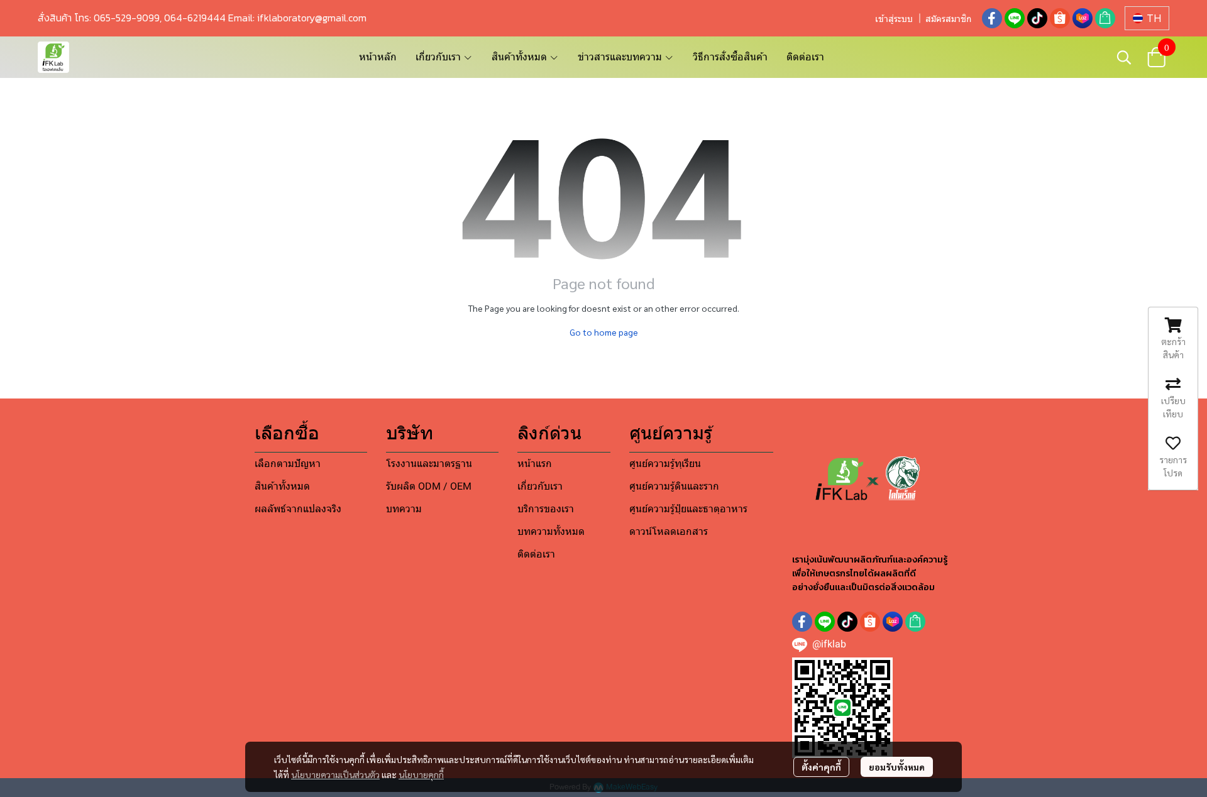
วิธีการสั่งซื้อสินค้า (730, 57)
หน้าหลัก (378, 57)
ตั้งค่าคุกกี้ (821, 766)
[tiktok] (1037, 18)
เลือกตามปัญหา (288, 464)
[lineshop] (1105, 18)
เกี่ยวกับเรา (540, 486)
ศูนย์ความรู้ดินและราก (674, 486)
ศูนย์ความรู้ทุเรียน (665, 464)
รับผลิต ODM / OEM (428, 486)
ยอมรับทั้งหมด (897, 766)
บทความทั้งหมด (551, 531)
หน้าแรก (534, 464)
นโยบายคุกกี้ (421, 774)
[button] (1147, 18)
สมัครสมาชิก (948, 18)
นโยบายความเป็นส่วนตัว (335, 774)
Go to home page (604, 332)
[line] (1015, 18)
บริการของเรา (545, 509)
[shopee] (1060, 18)
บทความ (404, 509)
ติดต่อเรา (805, 57)
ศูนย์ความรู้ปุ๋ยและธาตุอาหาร (688, 509)
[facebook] (992, 18)
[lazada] (1082, 18)
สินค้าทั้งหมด (282, 486)
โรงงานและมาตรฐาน (429, 464)
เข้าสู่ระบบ (894, 18)
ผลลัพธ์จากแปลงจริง (298, 509)
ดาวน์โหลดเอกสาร (668, 531)
